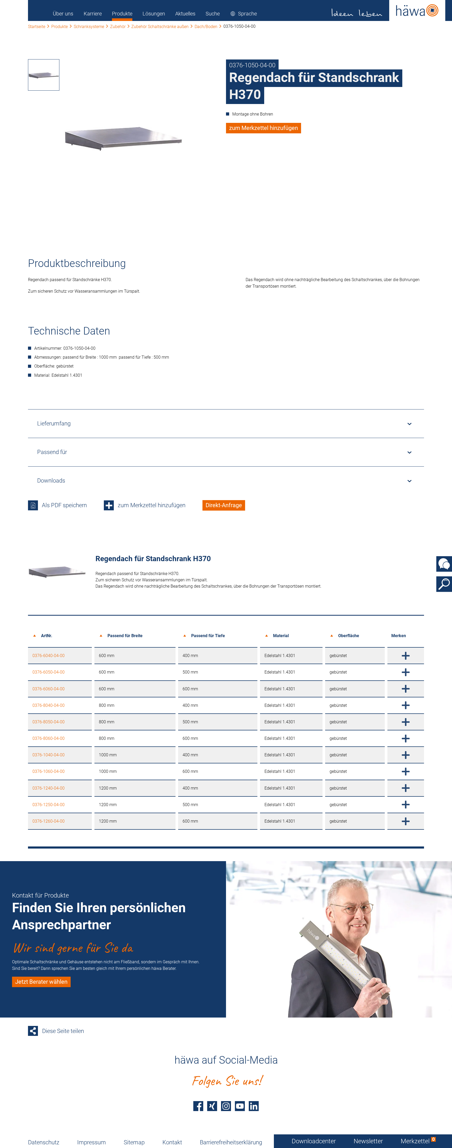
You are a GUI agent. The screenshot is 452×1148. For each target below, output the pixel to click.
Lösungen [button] (154, 13)
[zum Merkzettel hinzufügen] (405, 656)
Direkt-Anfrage (224, 505)
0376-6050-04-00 (48, 672)
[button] (243, 13)
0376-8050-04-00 (48, 721)
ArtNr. (46, 635)
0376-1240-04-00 (48, 788)
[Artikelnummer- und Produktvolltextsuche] (444, 584)
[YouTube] (240, 1106)
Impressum (91, 1142)
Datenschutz (43, 1142)
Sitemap (134, 1142)
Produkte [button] (122, 13)
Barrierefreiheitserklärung (231, 1142)
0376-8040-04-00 (48, 705)
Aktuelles (185, 13)
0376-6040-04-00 (48, 655)
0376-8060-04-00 (48, 738)
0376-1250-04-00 (48, 804)
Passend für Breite (125, 635)
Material (281, 635)
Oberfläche (348, 635)
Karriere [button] (93, 13)
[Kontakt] (444, 564)
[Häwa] (388, 10)
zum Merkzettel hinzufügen (263, 128)
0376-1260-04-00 (48, 821)
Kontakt (172, 1142)
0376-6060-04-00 (48, 688)
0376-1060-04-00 (48, 771)
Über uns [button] (63, 13)
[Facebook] (198, 1106)
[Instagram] (226, 1106)
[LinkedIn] (254, 1106)
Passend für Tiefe (208, 635)
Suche (213, 13)
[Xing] (212, 1106)
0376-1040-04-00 (48, 754)
